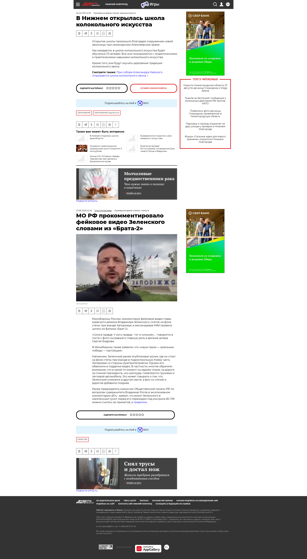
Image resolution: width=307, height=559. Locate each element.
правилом (140, 402)
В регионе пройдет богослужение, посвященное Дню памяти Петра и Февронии (157, 148)
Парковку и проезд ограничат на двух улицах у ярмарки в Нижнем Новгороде (205, 126)
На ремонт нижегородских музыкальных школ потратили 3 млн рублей (106, 148)
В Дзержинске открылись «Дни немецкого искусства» (156, 137)
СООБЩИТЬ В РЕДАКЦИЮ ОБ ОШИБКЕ (173, 504)
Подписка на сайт (105, 504)
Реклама (144, 501)
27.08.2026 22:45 (84, 210)
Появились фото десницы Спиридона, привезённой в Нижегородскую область (205, 114)
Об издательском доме (108, 501)
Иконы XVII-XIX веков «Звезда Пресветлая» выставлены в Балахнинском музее (104, 159)
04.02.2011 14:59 (83, 13)
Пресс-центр (130, 501)
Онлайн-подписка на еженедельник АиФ (197, 501)
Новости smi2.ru (86, 200)
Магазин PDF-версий (162, 501)
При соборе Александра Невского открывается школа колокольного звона (127, 74)
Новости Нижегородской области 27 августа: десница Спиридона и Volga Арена (205, 88)
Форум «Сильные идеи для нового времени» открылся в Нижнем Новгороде (205, 139)
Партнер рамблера (123, 547)
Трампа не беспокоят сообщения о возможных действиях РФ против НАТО (205, 101)
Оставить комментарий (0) (153, 88)
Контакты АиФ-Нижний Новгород (135, 504)
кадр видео (81, 303)
